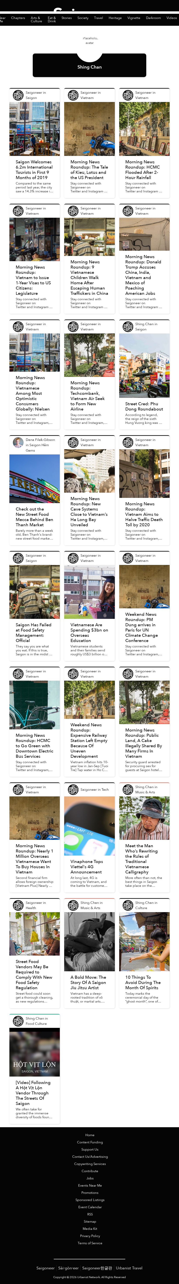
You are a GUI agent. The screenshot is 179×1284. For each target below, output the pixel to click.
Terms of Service (90, 1243)
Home (90, 1135)
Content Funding (90, 1142)
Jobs (90, 1178)
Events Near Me (90, 1185)
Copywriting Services (90, 1164)
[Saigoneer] (89, 11)
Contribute (90, 1171)
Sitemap (90, 1221)
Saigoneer (45, 1268)
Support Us (89, 1149)
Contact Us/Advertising (90, 1157)
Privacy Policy (90, 1236)
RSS (90, 1214)
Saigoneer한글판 (97, 1268)
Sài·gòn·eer (68, 1268)
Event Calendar (90, 1207)
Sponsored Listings (90, 1200)
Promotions (89, 1193)
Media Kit (90, 1229)
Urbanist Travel (129, 1268)
